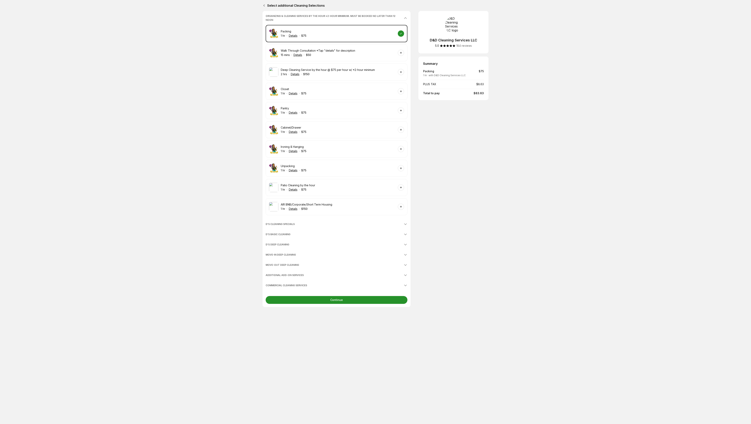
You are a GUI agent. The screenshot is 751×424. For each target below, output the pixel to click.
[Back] (263, 5)
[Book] (401, 33)
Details (293, 35)
